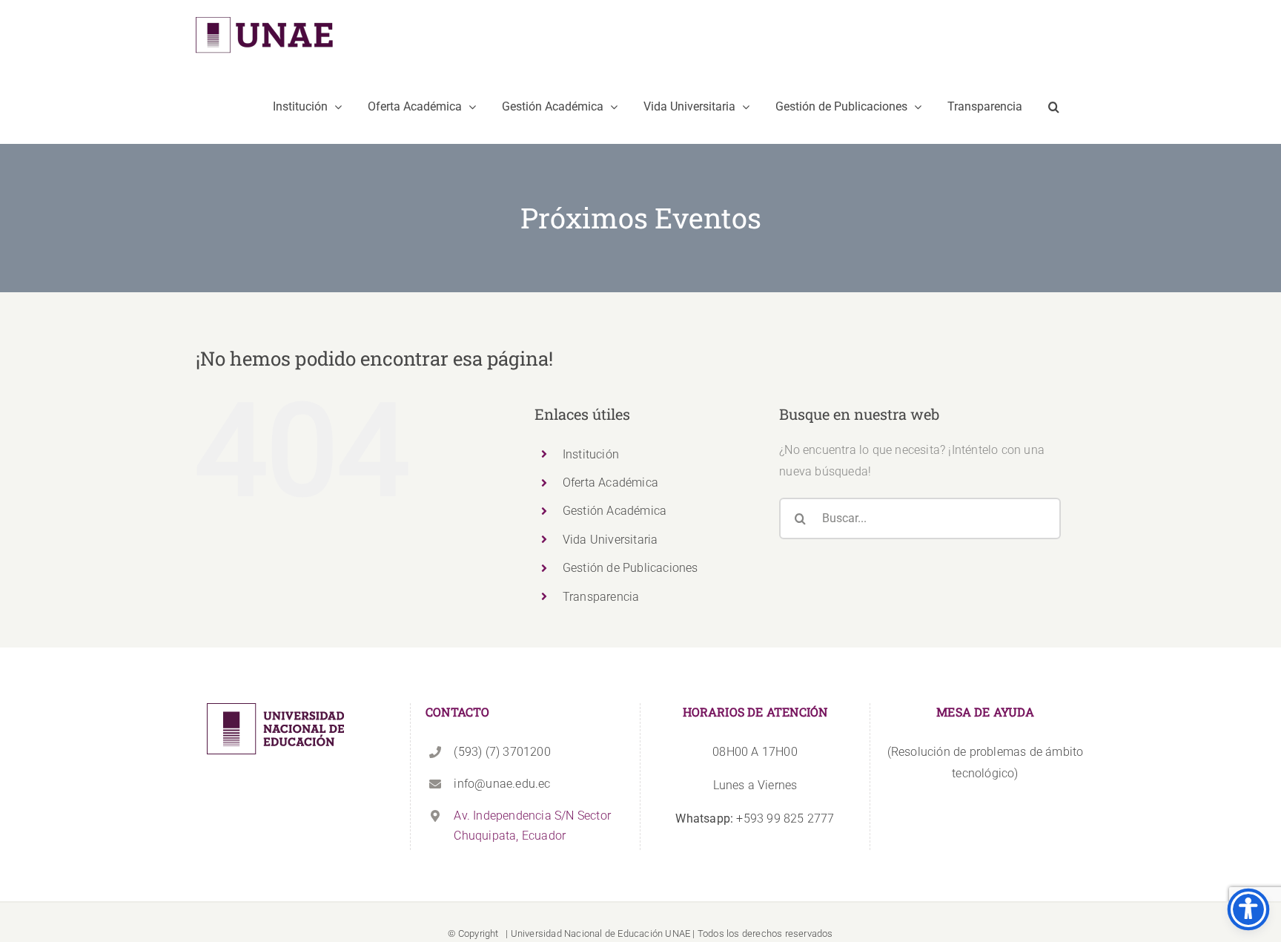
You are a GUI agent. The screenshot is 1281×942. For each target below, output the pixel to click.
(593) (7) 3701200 (502, 752)
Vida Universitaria (610, 540)
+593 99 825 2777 (754, 818)
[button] (1053, 107)
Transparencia (601, 597)
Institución (591, 454)
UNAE (677, 933)
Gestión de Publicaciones (630, 568)
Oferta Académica (610, 482)
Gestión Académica (614, 511)
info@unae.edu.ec (502, 784)
